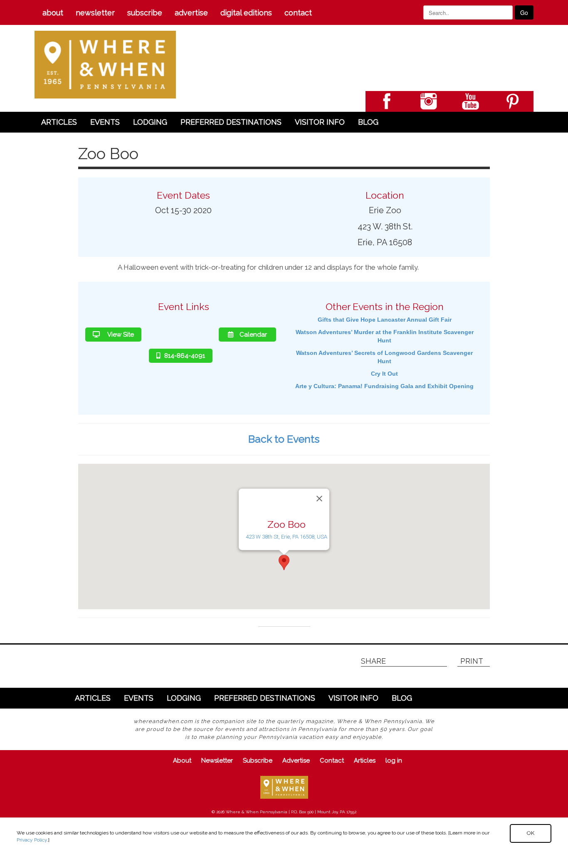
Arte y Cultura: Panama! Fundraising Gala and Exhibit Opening (384, 386)
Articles (59, 122)
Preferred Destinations (231, 122)
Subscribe (144, 12)
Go (524, 12)
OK (530, 833)
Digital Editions (246, 12)
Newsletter (95, 12)
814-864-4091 (184, 355)
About (52, 12)
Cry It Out (384, 373)
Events (105, 122)
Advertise (191, 12)
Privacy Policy (32, 840)
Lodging (150, 122)
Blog (368, 122)
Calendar (253, 334)
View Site (120, 334)
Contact (298, 12)
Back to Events (284, 439)
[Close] (319, 498)
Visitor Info (320, 122)
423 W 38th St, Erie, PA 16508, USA (286, 537)
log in (393, 760)
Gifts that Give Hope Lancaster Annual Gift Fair (385, 319)
